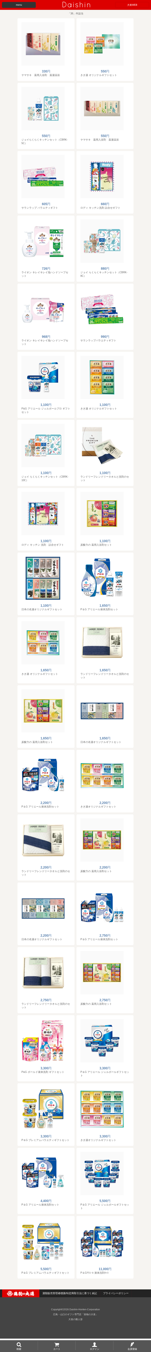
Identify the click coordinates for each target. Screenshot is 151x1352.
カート (56, 1349)
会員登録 (132, 1349)
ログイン (94, 1349)
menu (19, 5)
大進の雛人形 (75, 1319)
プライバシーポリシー (116, 1293)
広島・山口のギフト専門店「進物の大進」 (75, 1314)
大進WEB (132, 5)
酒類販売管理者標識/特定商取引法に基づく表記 (69, 1293)
